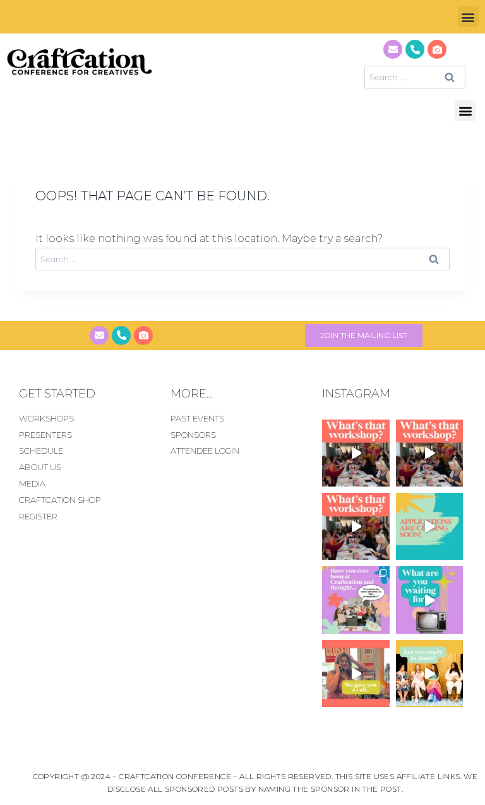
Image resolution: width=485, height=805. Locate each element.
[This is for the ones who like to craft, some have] (355, 673)
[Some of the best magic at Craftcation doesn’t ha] (355, 599)
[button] (468, 16)
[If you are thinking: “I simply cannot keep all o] (429, 673)
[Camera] (437, 49)
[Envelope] (392, 49)
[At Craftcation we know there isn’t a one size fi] (429, 599)
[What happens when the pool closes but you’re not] (355, 453)
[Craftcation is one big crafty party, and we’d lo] (429, 526)
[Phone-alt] (414, 49)
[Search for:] (414, 77)
